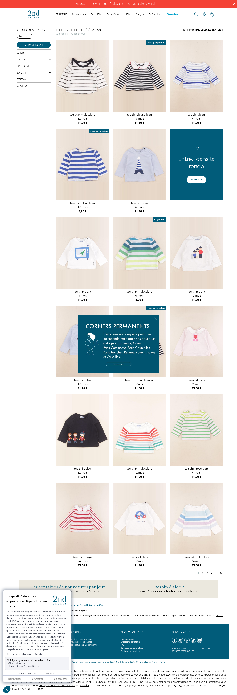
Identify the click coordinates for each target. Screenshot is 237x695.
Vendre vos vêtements (80, 639)
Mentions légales (180, 648)
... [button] (218, 615)
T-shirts (61, 29)
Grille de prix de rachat (80, 642)
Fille (128, 14)
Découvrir (196, 179)
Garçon (140, 14)
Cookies (205, 648)
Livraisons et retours (130, 642)
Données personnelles (131, 648)
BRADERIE (61, 14)
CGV (198, 648)
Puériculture (155, 14)
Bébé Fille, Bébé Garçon (85, 29)
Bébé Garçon (114, 14)
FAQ (122, 645)
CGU (192, 648)
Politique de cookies (130, 651)
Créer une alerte (34, 44)
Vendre (172, 14)
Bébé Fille (96, 14)
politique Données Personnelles (57, 685)
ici (199, 591)
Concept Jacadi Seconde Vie (83, 645)
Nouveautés (79, 14)
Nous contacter (127, 639)
